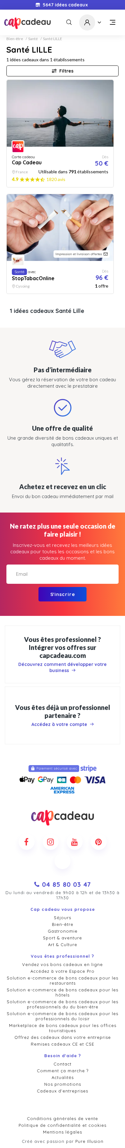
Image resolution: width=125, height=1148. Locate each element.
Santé (33, 39)
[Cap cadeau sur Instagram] (51, 842)
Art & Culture (62, 944)
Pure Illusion (89, 1141)
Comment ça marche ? (62, 1070)
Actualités (63, 1077)
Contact (62, 1063)
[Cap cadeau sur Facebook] (27, 842)
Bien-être (14, 39)
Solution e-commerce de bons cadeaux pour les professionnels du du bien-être (62, 1004)
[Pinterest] (99, 842)
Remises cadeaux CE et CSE (62, 1044)
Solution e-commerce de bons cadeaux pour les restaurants (62, 980)
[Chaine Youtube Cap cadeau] (75, 842)
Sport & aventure (62, 937)
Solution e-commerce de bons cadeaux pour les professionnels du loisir (62, 1016)
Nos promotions (62, 1084)
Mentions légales (62, 1132)
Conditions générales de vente (62, 1118)
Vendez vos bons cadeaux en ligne (62, 964)
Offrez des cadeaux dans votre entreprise (62, 1037)
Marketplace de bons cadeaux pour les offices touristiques (62, 1028)
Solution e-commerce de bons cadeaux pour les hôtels (62, 992)
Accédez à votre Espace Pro (62, 971)
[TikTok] (62, 861)
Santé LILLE (52, 39)
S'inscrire (62, 594)
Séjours (62, 917)
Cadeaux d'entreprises (62, 1090)
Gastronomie (63, 931)
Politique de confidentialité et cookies (62, 1125)
